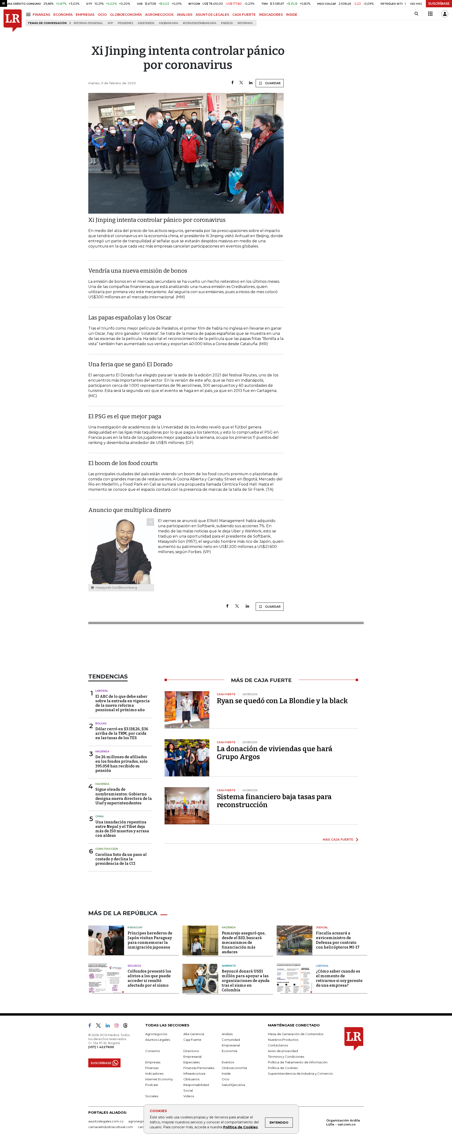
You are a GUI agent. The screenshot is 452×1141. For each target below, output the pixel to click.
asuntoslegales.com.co (106, 1121)
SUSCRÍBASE (439, 3)
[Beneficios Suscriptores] (430, 13)
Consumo (152, 1051)
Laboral (101, 690)
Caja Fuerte (192, 1039)
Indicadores (154, 1073)
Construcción (106, 848)
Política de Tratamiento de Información (297, 1062)
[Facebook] (232, 83)
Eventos (228, 1062)
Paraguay (135, 927)
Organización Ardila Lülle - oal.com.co (343, 1122)
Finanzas (151, 1068)
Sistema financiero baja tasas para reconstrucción (274, 801)
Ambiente (229, 965)
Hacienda (102, 751)
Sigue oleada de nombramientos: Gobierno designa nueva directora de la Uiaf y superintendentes (123, 796)
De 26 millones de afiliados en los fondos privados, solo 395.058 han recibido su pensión (121, 764)
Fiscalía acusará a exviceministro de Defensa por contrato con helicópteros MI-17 (337, 940)
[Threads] (127, 1026)
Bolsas (101, 723)
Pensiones (125, 23)
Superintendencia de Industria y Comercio (300, 1073)
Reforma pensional (88, 23)
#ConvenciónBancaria (199, 23)
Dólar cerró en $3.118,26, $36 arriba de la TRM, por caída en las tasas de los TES (121, 733)
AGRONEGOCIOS (159, 14)
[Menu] (29, 14)
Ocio (225, 1079)
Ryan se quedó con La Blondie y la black (282, 701)
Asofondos (146, 23)
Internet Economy (159, 1079)
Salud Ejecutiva (233, 1085)
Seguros (134, 965)
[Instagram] (118, 1026)
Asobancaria (168, 23)
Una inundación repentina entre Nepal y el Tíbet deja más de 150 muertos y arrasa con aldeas (122, 829)
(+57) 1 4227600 (101, 1047)
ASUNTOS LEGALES (212, 14)
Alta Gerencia (193, 1034)
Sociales (151, 1096)
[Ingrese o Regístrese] (444, 13)
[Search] (416, 14)
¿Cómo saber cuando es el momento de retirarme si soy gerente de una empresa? (339, 978)
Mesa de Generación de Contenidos (295, 1034)
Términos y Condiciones (286, 1056)
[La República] (13, 20)
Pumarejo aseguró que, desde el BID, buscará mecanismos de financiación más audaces (244, 942)
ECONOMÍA (63, 14)
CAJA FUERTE (244, 14)
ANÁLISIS (184, 14)
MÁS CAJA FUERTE (338, 839)
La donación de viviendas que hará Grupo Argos (274, 753)
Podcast (151, 1085)
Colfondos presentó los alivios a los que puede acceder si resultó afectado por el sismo (149, 978)
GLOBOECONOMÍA (126, 14)
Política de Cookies (240, 1127)
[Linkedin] (250, 83)
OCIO (102, 14)
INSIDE (291, 14)
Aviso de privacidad (283, 1051)
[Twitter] (241, 83)
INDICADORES (271, 14)
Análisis (227, 1034)
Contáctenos (278, 1045)
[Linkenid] (109, 1026)
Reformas (245, 23)
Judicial (322, 927)
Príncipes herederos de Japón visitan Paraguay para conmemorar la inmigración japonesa (150, 940)
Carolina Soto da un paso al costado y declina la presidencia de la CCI (121, 859)
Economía (229, 1051)
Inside (226, 1073)
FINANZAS (41, 14)
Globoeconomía (234, 1068)
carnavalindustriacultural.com (110, 1127)
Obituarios (191, 1079)
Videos (188, 1096)
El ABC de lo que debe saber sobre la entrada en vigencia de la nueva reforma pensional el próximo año (122, 703)
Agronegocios (156, 1034)
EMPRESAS (85, 14)
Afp (110, 23)
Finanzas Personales (198, 1068)
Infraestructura (194, 1073)
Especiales (191, 1062)
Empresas (152, 1062)
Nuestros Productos (283, 1039)
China (99, 816)
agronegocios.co (141, 1121)
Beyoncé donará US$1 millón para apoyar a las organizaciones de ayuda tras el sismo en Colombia (246, 980)
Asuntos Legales (157, 1039)
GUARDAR (272, 83)
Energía (227, 23)
